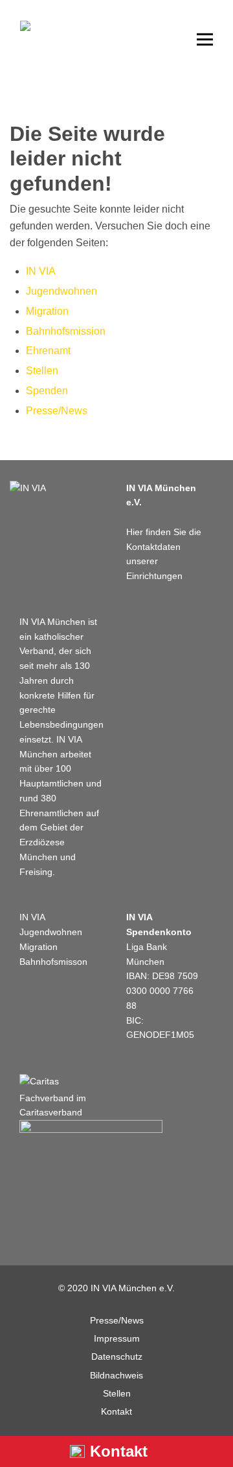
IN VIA (41, 271)
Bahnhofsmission (65, 331)
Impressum (117, 1338)
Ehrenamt (48, 350)
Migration (47, 311)
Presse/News (56, 410)
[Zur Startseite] (46, 53)
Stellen (42, 370)
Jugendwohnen (61, 291)
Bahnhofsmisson (53, 961)
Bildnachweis (116, 1375)
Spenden (47, 390)
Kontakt (116, 1411)
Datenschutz (116, 1356)
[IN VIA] (28, 488)
